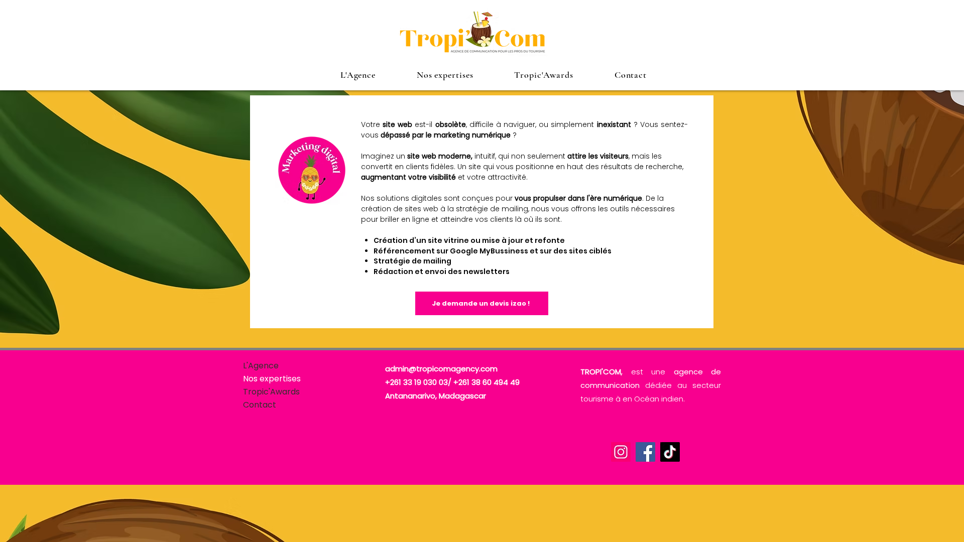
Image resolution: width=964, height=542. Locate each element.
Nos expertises (272, 378)
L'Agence (261, 365)
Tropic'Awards (271, 391)
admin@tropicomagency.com (441, 368)
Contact (259, 405)
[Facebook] (645, 452)
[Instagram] (621, 452)
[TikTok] (670, 452)
